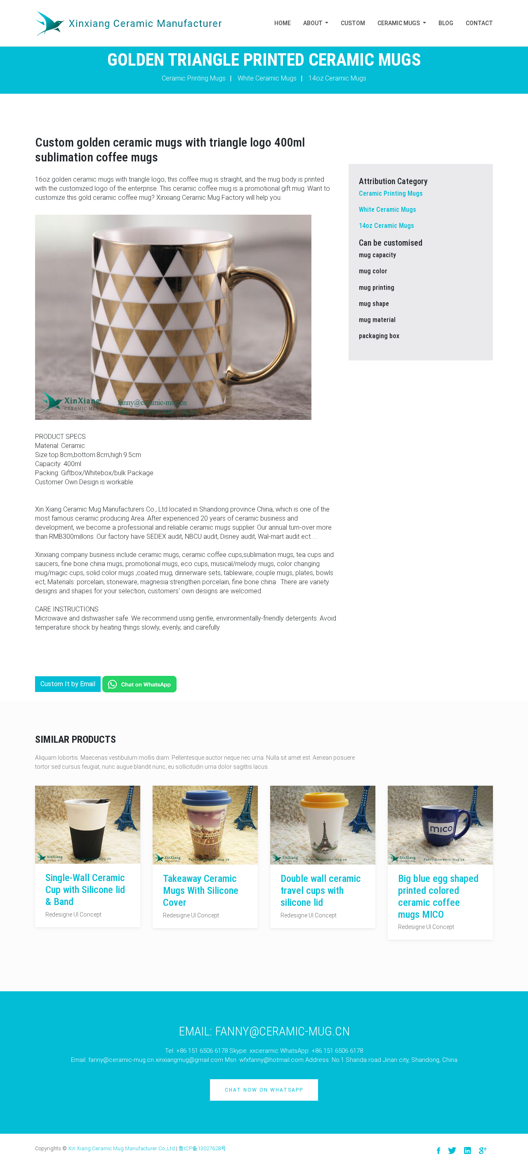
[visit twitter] (452, 1151)
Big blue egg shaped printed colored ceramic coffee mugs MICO (438, 896)
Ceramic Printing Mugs (194, 78)
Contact (479, 23)
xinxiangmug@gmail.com (189, 1060)
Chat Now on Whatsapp (264, 1090)
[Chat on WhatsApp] (139, 684)
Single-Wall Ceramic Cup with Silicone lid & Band (85, 889)
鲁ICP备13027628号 (202, 1148)
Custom (353, 23)
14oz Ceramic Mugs (337, 78)
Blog (445, 23)
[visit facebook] (438, 1151)
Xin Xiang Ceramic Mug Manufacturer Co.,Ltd (121, 1148)
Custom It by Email (67, 684)
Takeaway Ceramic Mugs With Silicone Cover (200, 890)
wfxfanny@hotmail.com (271, 1060)
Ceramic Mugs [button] (399, 23)
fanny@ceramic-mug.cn (121, 1060)
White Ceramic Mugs (267, 78)
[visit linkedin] (467, 1151)
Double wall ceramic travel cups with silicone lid (320, 890)
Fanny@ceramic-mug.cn (282, 1031)
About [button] (313, 23)
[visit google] (483, 1151)
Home (282, 23)
